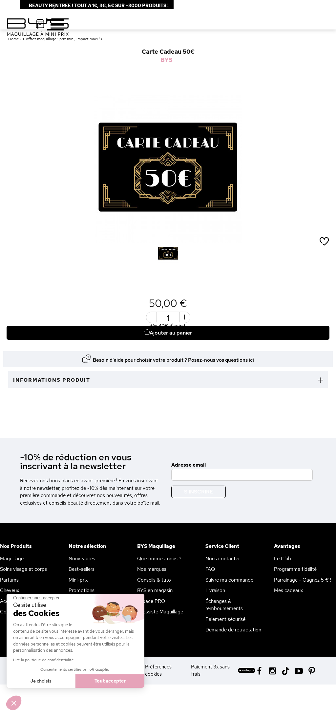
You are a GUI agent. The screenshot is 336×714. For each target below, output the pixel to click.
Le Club (282, 558)
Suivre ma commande (229, 580)
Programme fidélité (295, 569)
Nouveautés (82, 558)
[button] (14, 703)
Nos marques (151, 569)
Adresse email (188, 465)
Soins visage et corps (23, 569)
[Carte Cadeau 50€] (168, 253)
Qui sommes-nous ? (159, 558)
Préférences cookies (158, 671)
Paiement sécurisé (225, 619)
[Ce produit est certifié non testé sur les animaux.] (10, 278)
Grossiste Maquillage (160, 611)
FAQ (210, 569)
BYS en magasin (155, 590)
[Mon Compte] (48, 9)
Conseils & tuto (154, 580)
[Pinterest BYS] (312, 670)
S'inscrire (198, 491)
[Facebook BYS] (259, 670)
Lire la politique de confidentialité (43, 660)
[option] (168, 169)
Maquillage (12, 558)
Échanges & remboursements (224, 605)
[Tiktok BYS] (286, 671)
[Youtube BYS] (299, 670)
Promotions (81, 590)
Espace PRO (151, 601)
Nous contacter (222, 558)
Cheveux (9, 590)
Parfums (9, 580)
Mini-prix (78, 580)
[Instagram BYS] (272, 670)
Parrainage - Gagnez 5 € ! (302, 580)
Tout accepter (110, 681)
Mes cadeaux (288, 590)
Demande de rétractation (233, 630)
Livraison (215, 590)
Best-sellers (81, 569)
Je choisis (41, 681)
